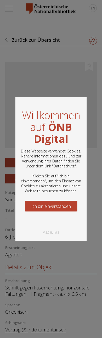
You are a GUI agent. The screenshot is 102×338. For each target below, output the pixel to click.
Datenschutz (64, 165)
